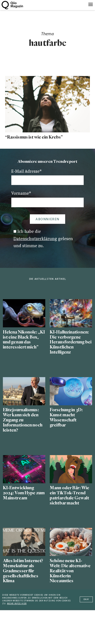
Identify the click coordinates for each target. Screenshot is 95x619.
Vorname (21, 194)
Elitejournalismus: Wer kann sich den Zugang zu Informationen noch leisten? (22, 420)
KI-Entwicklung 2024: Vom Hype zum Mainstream (24, 493)
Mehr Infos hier (17, 603)
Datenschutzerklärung (35, 239)
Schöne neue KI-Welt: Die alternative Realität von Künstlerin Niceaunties (70, 570)
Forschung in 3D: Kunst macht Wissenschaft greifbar (66, 417)
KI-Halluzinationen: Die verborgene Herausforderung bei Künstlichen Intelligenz (70, 342)
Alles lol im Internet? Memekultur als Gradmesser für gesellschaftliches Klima (23, 570)
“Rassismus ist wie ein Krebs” (34, 137)
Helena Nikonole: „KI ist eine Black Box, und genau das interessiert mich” (24, 340)
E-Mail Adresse (26, 172)
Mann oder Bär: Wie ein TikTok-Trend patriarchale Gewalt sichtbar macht (69, 495)
